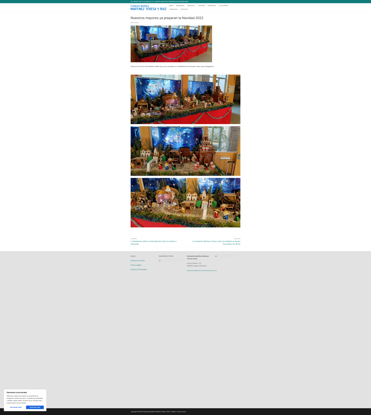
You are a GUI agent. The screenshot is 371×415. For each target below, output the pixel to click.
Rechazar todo (16, 407)
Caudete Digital (181, 411)
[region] (25, 400)
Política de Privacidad (139, 269)
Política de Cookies (138, 261)
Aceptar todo (35, 407)
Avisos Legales (136, 265)
